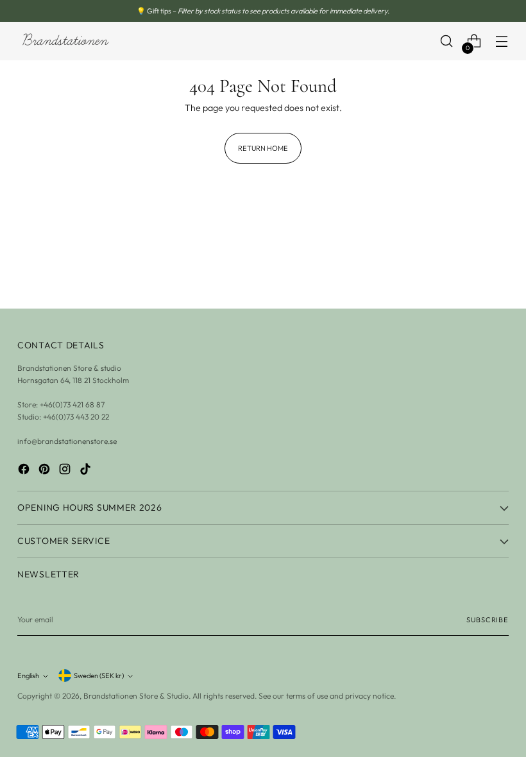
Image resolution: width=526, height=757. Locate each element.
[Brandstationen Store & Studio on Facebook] (25, 471)
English (28, 675)
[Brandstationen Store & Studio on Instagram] (66, 471)
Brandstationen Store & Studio (136, 696)
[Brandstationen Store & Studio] (65, 41)
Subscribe (487, 619)
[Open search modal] (447, 41)
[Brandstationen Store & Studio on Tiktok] (86, 471)
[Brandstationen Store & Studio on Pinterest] (45, 471)
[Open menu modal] (502, 41)
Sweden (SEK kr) (99, 675)
